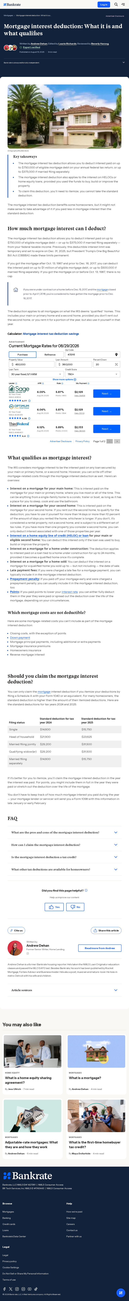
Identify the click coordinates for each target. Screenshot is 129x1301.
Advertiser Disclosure (115, 16)
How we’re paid (74, 1211)
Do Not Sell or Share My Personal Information (26, 1273)
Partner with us (73, 1236)
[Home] (14, 4)
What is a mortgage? (85, 1078)
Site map (71, 1218)
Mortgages (8, 15)
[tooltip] (86, 890)
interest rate (70, 592)
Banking (7, 1218)
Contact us (71, 1230)
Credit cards (9, 1224)
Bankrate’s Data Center (14, 1236)
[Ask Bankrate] (120, 1292)
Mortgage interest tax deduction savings (51, 334)
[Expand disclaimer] (123, 62)
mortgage (102, 289)
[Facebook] (4, 1289)
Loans (5, 1230)
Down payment (20, 637)
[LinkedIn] (23, 1289)
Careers (70, 1224)
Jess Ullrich (14, 1089)
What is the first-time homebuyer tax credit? (95, 1144)
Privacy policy (10, 1261)
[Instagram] (17, 1289)
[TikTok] (36, 1289)
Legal (5, 1255)
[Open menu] (123, 4)
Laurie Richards (67, 43)
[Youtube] (29, 1289)
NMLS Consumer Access (50, 1184)
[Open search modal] (116, 4)
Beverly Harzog (100, 43)
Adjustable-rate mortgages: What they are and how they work (31, 1144)
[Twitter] (11, 1289)
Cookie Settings (11, 1267)
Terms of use (9, 1279)
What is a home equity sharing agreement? (28, 1080)
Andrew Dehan (39, 43)
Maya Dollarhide (81, 1153)
